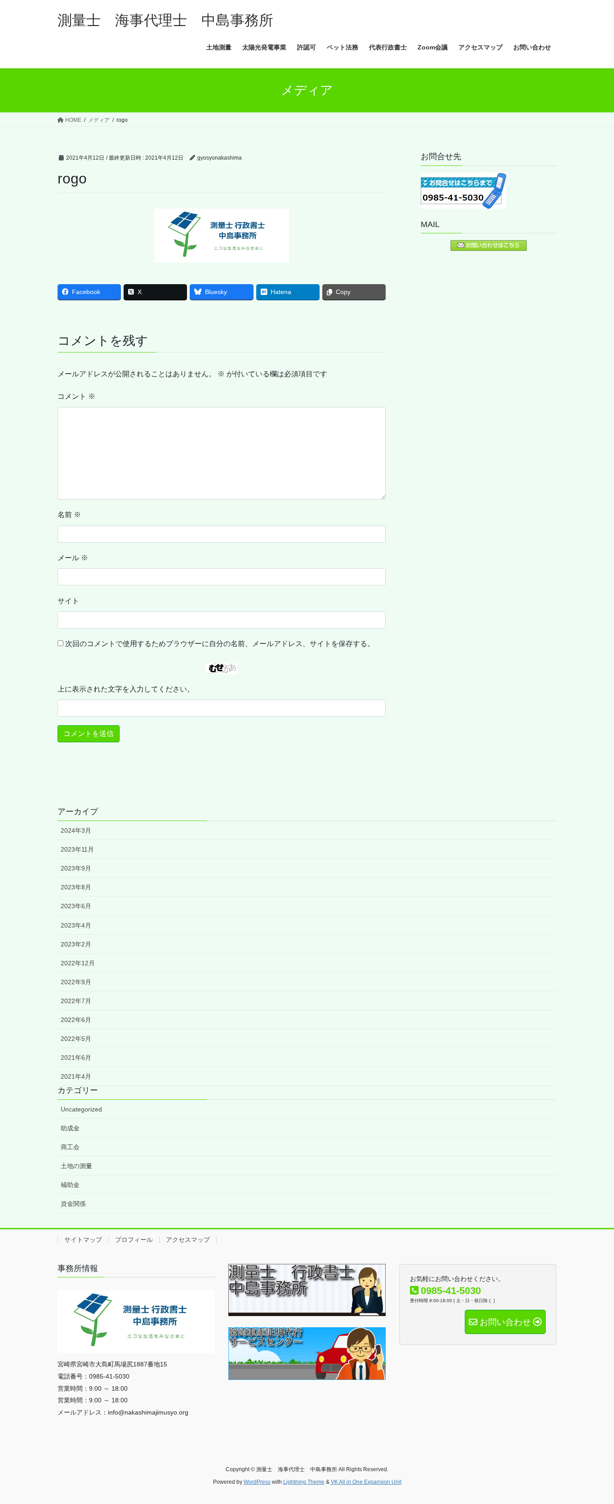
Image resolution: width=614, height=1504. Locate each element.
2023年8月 (76, 887)
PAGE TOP (591, 1451)
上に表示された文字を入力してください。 (126, 689)
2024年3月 (76, 830)
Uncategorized (81, 1109)
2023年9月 (76, 868)
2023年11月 (77, 849)
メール (73, 558)
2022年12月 (78, 963)
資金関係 (73, 1203)
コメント (76, 396)
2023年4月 (76, 925)
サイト (68, 601)
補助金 (70, 1184)
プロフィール (134, 1239)
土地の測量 (76, 1165)
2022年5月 (76, 1038)
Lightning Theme (304, 1482)
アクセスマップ (188, 1239)
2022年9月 (76, 982)
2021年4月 (76, 1076)
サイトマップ (83, 1239)
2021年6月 (76, 1057)
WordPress (257, 1482)
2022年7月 (76, 1000)
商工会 (70, 1147)
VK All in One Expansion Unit (366, 1482)
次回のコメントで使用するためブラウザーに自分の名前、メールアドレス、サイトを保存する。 (219, 643)
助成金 (70, 1128)
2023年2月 (76, 944)
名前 (69, 514)
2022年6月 (76, 1019)
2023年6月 (76, 906)
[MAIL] (488, 245)
